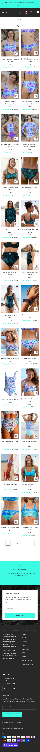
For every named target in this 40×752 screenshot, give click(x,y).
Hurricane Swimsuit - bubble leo (30, 443)
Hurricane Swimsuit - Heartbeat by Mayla (10, 145)
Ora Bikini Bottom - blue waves (10, 527)
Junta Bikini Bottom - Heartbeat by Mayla (30, 103)
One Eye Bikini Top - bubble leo (10, 358)
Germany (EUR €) (8, 723)
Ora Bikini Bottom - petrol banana (29, 188)
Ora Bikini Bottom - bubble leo (29, 358)
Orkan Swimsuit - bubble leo (10, 399)
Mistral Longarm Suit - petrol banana (10, 231)
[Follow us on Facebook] (4, 688)
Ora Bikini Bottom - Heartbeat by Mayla (29, 60)
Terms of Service (27, 660)
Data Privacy (25, 649)
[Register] (33, 707)
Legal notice (25, 668)
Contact (24, 645)
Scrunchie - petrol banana (29, 315)
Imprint (24, 657)
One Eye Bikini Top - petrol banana (10, 188)
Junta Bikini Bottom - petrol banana (10, 273)
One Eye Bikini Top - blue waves (29, 486)
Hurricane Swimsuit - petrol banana (30, 273)
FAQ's (24, 634)
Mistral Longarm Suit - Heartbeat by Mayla (29, 145)
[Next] (32, 543)
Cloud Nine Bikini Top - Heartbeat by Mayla (10, 103)
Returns (24, 642)
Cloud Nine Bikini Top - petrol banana (29, 231)
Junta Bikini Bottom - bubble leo (10, 443)
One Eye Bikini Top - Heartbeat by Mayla (10, 60)
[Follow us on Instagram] (9, 688)
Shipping (24, 638)
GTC (23, 653)
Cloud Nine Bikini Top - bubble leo (29, 400)
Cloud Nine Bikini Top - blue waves (30, 528)
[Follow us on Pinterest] (14, 688)
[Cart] (36, 12)
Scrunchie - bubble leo (10, 484)
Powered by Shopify (18, 728)
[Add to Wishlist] (16, 31)
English (19, 723)
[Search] (7, 12)
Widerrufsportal (12, 714)
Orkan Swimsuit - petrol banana (10, 316)
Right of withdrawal (27, 664)
